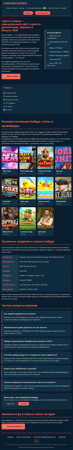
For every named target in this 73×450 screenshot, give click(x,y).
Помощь (21, 8)
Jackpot (64, 8)
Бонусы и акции (12, 8)
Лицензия (62, 437)
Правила (10, 437)
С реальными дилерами (36, 8)
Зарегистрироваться (13, 426)
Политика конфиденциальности (44, 437)
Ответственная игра (23, 437)
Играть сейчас (11, 76)
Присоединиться (43, 13)
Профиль (28, 13)
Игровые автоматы (53, 8)
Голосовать (23, 403)
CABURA (15, 3)
